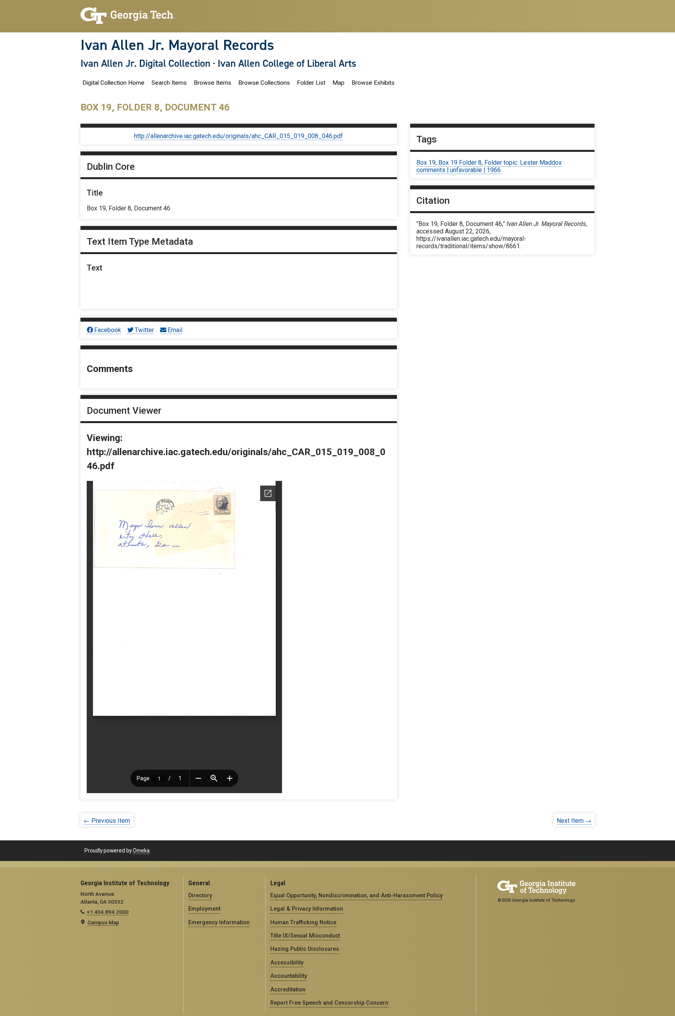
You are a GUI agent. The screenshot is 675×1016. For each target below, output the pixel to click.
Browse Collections (264, 82)
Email (175, 330)
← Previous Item (107, 820)
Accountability (288, 976)
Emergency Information (219, 922)
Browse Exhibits (373, 82)
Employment (204, 909)
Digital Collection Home (113, 82)
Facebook (107, 330)
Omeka (141, 850)
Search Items (169, 82)
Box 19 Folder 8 (460, 162)
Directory (200, 895)
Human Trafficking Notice (303, 922)
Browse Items (212, 82)
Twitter (144, 330)
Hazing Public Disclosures (304, 949)
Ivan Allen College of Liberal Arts (287, 63)
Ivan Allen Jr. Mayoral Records (177, 45)
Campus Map (103, 922)
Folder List (311, 82)
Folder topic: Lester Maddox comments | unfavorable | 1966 (489, 166)
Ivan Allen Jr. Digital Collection (145, 63)
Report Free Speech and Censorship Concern (329, 1003)
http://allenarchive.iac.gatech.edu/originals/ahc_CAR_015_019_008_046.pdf (238, 136)
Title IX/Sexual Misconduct (305, 935)
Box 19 (426, 162)
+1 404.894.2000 (108, 912)
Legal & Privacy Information (306, 909)
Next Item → (574, 820)
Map (338, 82)
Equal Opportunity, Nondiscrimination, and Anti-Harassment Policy (356, 895)
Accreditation (287, 989)
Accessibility (287, 962)
